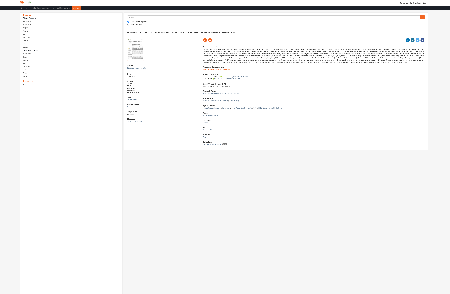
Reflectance (226, 108)
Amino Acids (235, 108)
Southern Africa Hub (209, 130)
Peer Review (131, 107)
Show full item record (134, 121)
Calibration (279, 108)
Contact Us (404, 3)
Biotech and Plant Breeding (212, 93)
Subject (25, 47)
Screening (266, 108)
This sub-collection (136, 25)
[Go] (422, 17)
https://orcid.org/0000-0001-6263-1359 (235, 77)
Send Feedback (415, 3)
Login (25, 84)
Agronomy (213, 101)
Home (25, 8)
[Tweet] (418, 40)
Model (273, 108)
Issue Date (27, 24)
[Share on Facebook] (422, 40)
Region (25, 27)
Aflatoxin (206, 101)
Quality (243, 108)
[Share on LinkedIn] (408, 40)
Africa (205, 115)
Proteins (249, 108)
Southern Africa (213, 115)
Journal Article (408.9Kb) (137, 68)
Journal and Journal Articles (39, 8)
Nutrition (225, 101)
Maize (220, 101)
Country (26, 31)
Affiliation (26, 37)
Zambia (205, 122)
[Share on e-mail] (210, 40)
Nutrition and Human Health (231, 93)
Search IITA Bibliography (138, 22)
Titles (25, 44)
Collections (27, 21)
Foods (205, 137)
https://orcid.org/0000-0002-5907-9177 (227, 79)
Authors (26, 41)
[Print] (205, 40)
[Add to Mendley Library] (413, 40)
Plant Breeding (234, 101)
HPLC (260, 108)
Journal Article (132, 99)
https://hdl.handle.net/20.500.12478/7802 (216, 69)
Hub (24, 34)
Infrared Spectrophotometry (212, 108)
